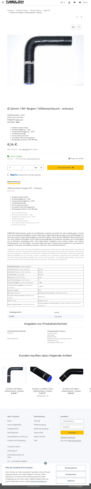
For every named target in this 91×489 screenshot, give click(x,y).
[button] (69, 2)
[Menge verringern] (9, 167)
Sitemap (37, 421)
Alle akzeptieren (71, 468)
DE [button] (61, 2)
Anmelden (72, 433)
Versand (25, 149)
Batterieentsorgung (41, 429)
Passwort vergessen (68, 437)
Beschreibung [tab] (13, 182)
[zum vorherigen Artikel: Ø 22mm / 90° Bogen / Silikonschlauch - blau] (77, 17)
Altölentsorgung (40, 425)
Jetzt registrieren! (74, 441)
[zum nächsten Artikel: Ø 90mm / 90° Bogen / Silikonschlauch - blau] (81, 17)
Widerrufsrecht (39, 436)
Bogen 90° (19, 120)
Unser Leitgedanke (14, 425)
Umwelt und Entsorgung (16, 440)
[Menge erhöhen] (41, 167)
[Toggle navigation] (3, 1)
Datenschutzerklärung (38, 481)
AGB (35, 440)
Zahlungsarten (12, 433)
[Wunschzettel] (74, 2)
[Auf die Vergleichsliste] (73, 27)
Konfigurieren (71, 474)
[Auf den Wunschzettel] (79, 27)
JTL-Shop (79, 486)
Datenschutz (38, 433)
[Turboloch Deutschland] (15, 2)
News (9, 421)
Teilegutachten (12, 429)
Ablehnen (71, 481)
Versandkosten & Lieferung (17, 436)
